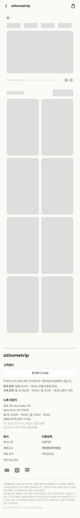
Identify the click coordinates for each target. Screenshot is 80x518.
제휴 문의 (8, 454)
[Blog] (27, 470)
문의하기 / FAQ (40, 373)
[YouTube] (6, 470)
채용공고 (8, 448)
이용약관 (46, 442)
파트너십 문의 (10, 460)
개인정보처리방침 (51, 448)
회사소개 (8, 442)
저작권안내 (48, 454)
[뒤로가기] (6, 6)
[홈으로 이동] (20, 6)
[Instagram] (17, 470)
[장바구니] (73, 6)
